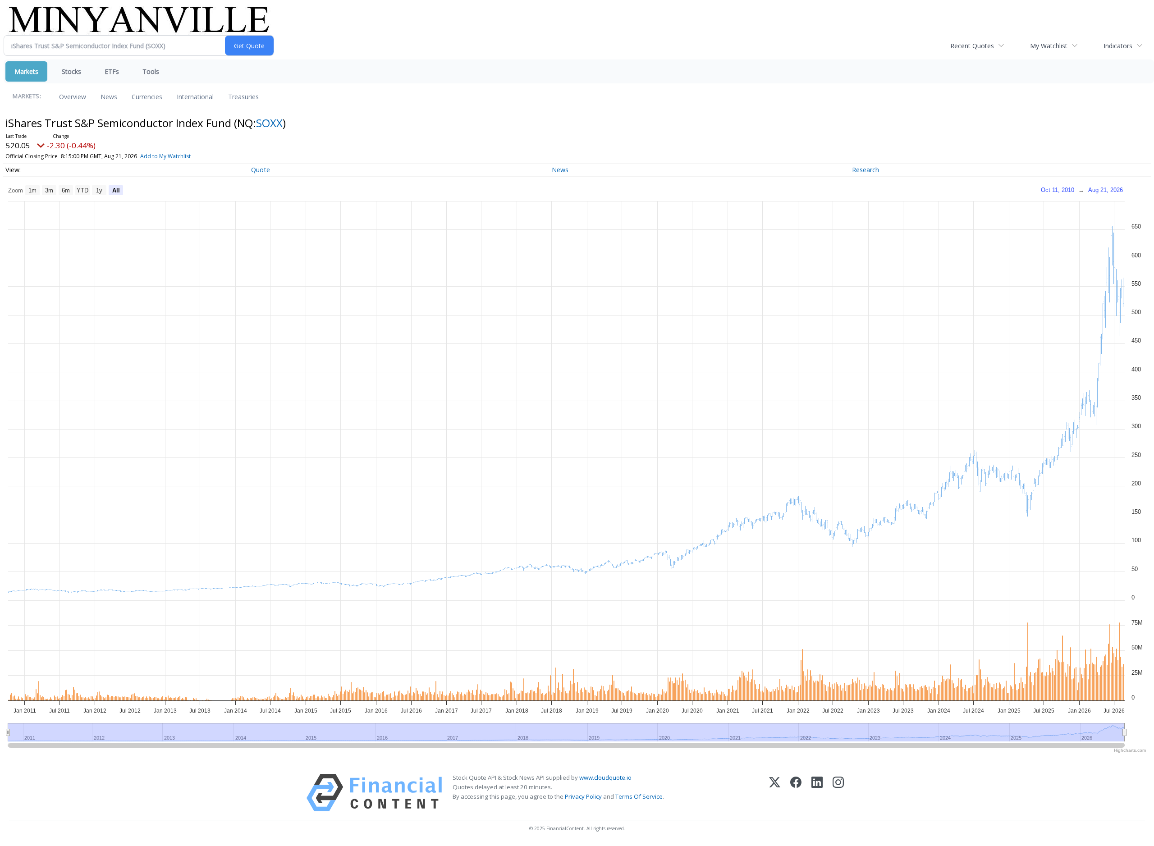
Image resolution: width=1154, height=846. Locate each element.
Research (865, 169)
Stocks (71, 71)
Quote (260, 169)
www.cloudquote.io (605, 777)
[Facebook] (796, 792)
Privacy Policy (583, 796)
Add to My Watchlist (165, 156)
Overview (72, 96)
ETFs (112, 71)
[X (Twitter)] (774, 792)
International (195, 96)
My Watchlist (1048, 45)
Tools (150, 71)
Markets (26, 71)
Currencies (147, 96)
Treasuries (243, 96)
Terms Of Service (639, 796)
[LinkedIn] (817, 792)
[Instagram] (838, 792)
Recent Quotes (972, 45)
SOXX (269, 122)
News (109, 96)
